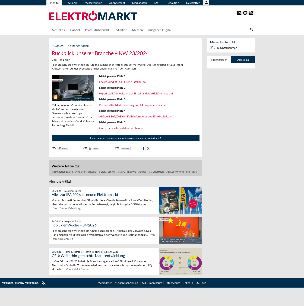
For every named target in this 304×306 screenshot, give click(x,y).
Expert (143, 171)
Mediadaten (139, 2)
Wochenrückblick (86, 171)
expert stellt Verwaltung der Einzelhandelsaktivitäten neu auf (136, 93)
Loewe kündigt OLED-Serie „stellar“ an (122, 81)
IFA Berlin (72, 2)
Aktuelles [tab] (243, 59)
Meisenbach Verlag (126, 282)
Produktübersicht (97, 30)
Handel (75, 30)
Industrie (120, 30)
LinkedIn (187, 282)
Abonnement (117, 2)
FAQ (157, 2)
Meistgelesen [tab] (219, 59)
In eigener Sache (63, 171)
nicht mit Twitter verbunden (117, 148)
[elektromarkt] (93, 16)
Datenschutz (172, 282)
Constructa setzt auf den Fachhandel (121, 128)
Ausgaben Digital (160, 30)
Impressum (155, 282)
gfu (195, 171)
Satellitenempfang (178, 171)
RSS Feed (200, 282)
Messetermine (93, 2)
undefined (85, 148)
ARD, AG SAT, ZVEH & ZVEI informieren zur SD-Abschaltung (135, 116)
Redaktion (173, 2)
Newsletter (193, 2)
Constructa (157, 171)
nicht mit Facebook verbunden (54, 148)
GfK (122, 171)
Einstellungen (147, 148)
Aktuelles (58, 30)
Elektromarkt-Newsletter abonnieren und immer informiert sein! (125, 137)
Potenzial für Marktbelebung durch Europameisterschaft (133, 105)
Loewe (132, 171)
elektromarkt (108, 171)
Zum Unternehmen (225, 47)
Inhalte (54, 2)
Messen (137, 30)
